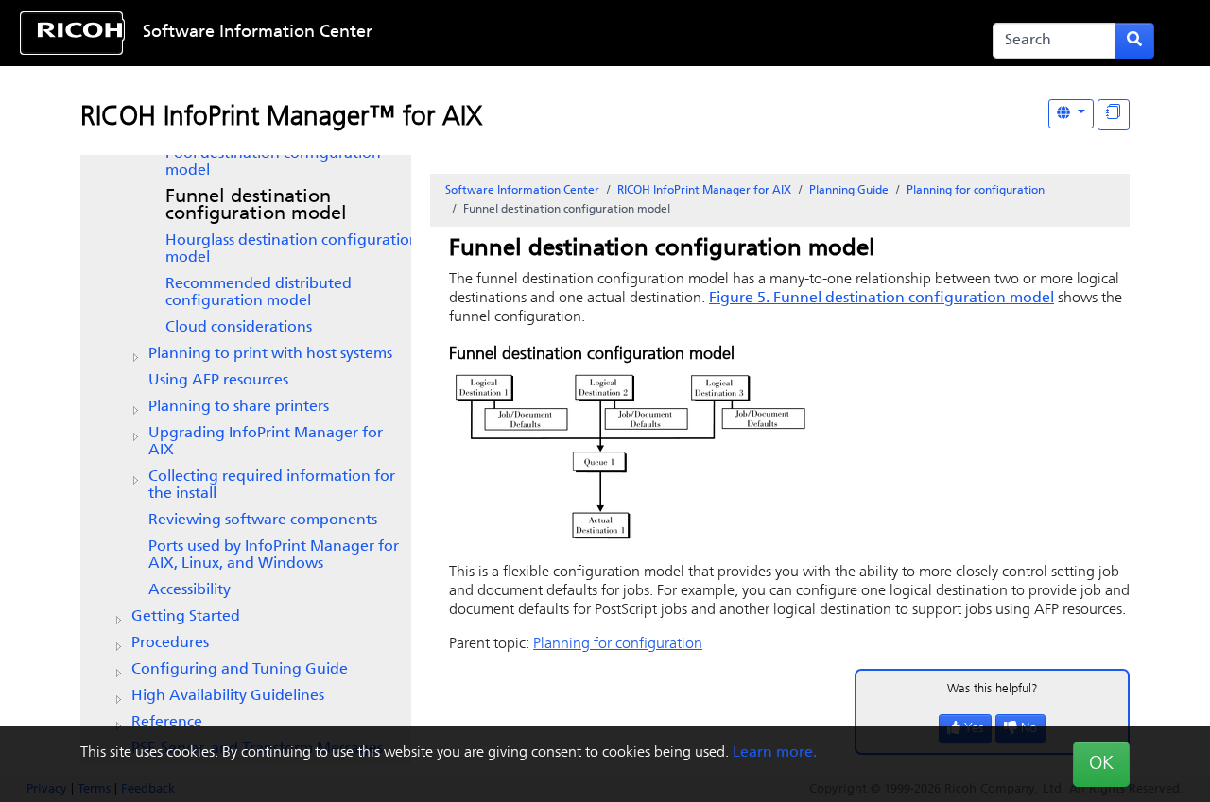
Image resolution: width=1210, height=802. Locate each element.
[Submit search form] (1134, 41)
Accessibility (189, 590)
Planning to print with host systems (270, 354)
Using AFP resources (218, 380)
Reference (166, 722)
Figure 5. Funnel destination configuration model (881, 298)
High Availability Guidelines (227, 696)
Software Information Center (257, 33)
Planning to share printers (238, 407)
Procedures (170, 643)
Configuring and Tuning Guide (239, 669)
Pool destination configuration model (273, 162)
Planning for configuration (976, 190)
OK (1101, 764)
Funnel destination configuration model (256, 206)
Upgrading (265, 442)
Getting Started (185, 616)
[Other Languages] (1071, 113)
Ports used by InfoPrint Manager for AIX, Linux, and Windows (273, 555)
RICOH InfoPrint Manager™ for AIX (281, 118)
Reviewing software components (262, 520)
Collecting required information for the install (271, 485)
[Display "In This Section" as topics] (1114, 114)
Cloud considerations (238, 327)
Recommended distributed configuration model (258, 293)
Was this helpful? (992, 689)
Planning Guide (849, 190)
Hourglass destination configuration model (292, 249)
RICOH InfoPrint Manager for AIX (704, 190)
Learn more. (775, 752)
